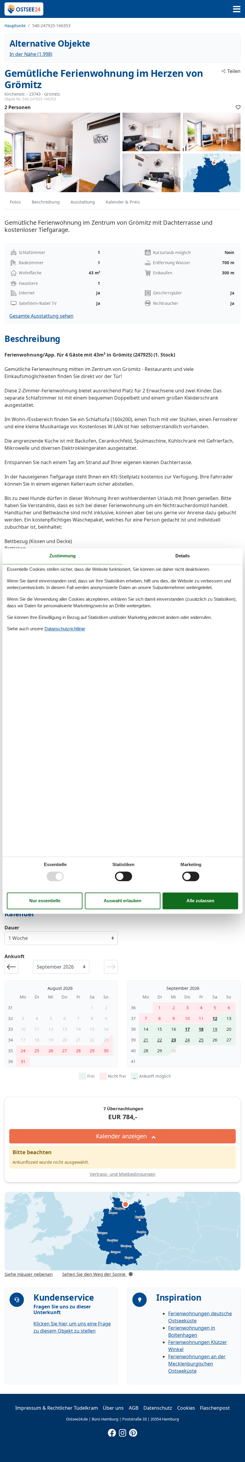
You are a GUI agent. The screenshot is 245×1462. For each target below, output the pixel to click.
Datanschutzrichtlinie (65, 628)
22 (159, 1040)
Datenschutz (157, 1408)
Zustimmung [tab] (62, 555)
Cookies (186, 1408)
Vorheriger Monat (11, 966)
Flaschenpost (215, 1408)
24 (187, 1040)
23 (173, 1040)
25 (201, 1040)
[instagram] (122, 1431)
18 (201, 1029)
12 (214, 1018)
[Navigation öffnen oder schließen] (237, 9)
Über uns (113, 1408)
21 (145, 1040)
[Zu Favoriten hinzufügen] (238, 107)
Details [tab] (182, 555)
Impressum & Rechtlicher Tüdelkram (56, 1408)
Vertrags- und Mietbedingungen (122, 1174)
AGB (133, 1408)
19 (214, 1029)
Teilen (234, 71)
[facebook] (112, 1431)
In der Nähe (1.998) (31, 54)
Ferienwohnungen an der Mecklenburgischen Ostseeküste (197, 1363)
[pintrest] (133, 1431)
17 (187, 1029)
